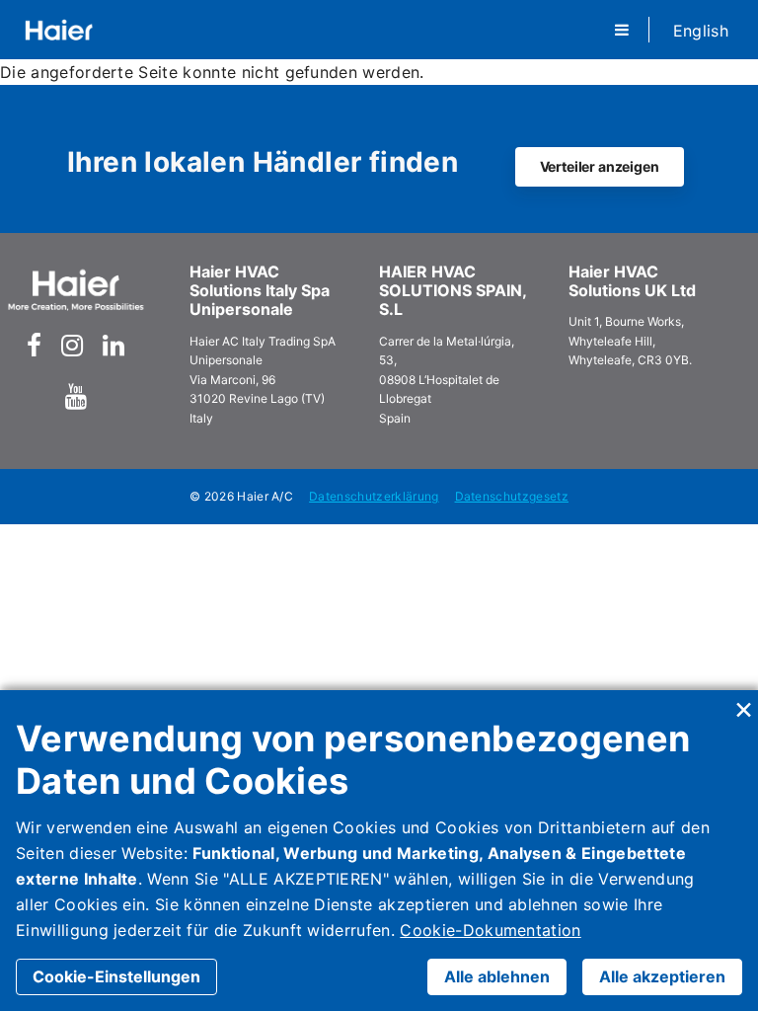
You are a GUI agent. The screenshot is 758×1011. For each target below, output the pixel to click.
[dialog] (379, 850)
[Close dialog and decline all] (743, 702)
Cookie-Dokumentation (490, 930)
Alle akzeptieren (662, 976)
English (700, 30)
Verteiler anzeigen (599, 166)
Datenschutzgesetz (511, 496)
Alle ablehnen (497, 976)
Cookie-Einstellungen (116, 976)
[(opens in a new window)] (34, 345)
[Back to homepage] (59, 29)
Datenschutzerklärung (373, 496)
